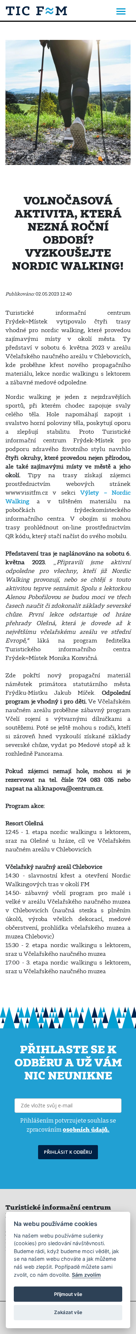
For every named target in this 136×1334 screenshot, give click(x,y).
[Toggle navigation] (121, 12)
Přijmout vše (68, 1294)
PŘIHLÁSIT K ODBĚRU (68, 1152)
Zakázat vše (68, 1312)
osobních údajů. (86, 1129)
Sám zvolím (86, 1275)
